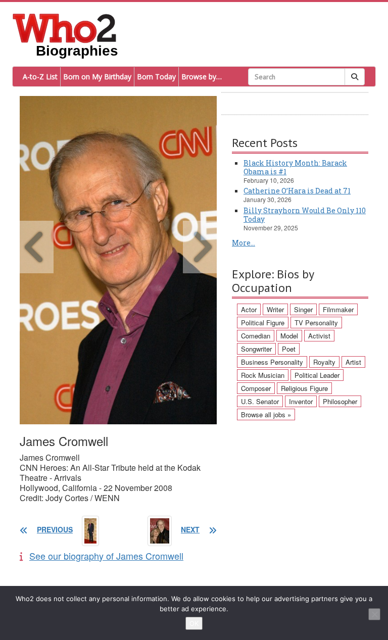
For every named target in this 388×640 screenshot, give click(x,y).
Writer (275, 309)
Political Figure (262, 322)
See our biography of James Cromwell (106, 555)
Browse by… (201, 76)
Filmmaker (338, 309)
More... (243, 243)
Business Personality (272, 362)
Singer (303, 309)
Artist (353, 362)
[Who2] (64, 27)
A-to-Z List (40, 76)
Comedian (255, 335)
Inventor (301, 401)
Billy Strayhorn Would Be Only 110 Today (305, 215)
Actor (249, 309)
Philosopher (340, 401)
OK (194, 623)
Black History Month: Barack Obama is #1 (295, 167)
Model (289, 335)
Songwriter (256, 349)
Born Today (156, 76)
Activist (319, 335)
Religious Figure (304, 388)
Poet (289, 349)
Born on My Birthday (97, 76)
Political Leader (317, 375)
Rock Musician (262, 375)
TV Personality (316, 322)
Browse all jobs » (266, 414)
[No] (374, 614)
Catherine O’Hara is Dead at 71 (297, 190)
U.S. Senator (260, 401)
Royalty (324, 362)
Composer (256, 388)
